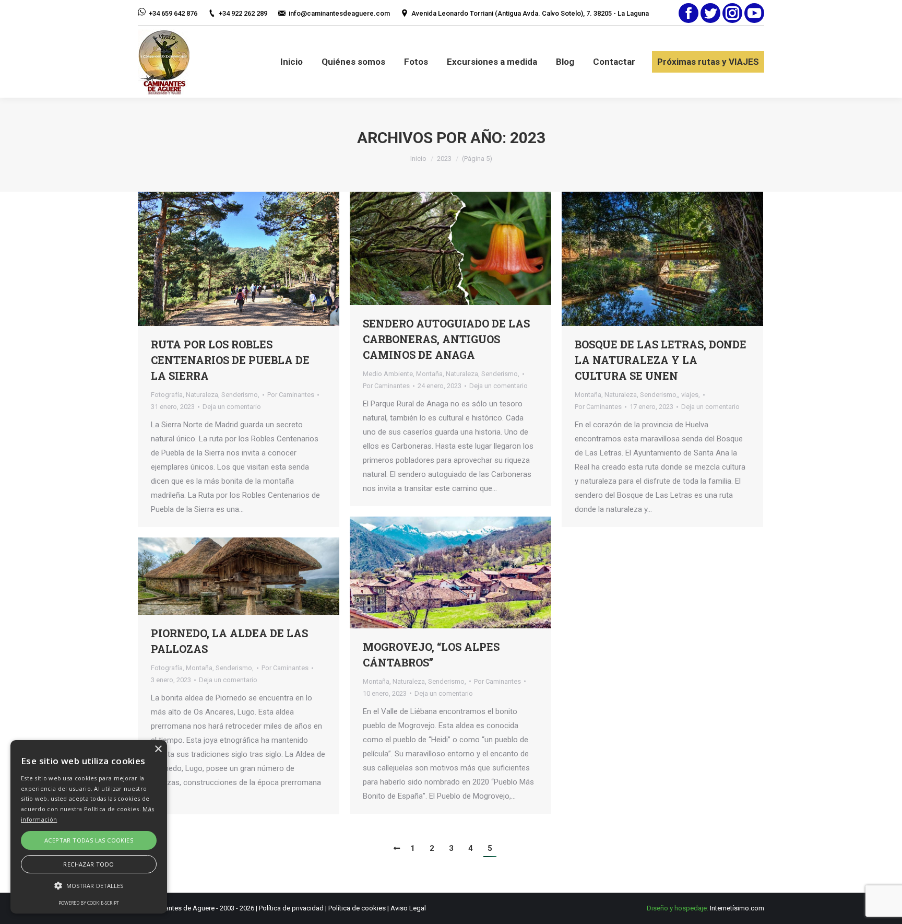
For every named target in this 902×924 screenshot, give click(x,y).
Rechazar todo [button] (88, 864)
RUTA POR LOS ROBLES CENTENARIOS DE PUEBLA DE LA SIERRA (230, 359)
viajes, (690, 395)
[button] (89, 886)
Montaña (429, 374)
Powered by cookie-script (88, 902)
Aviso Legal (408, 908)
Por (290, 395)
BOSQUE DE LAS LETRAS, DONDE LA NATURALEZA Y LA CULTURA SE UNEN (660, 359)
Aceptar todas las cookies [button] (88, 840)
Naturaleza (202, 395)
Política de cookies (357, 908)
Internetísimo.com (737, 908)
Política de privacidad (291, 908)
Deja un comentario (232, 407)
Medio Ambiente (388, 374)
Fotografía (167, 395)
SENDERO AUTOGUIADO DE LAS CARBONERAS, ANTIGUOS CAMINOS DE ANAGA (446, 339)
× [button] (158, 749)
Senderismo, (240, 395)
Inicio (418, 158)
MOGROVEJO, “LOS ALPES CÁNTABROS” (431, 654)
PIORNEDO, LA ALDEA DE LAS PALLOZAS (229, 641)
